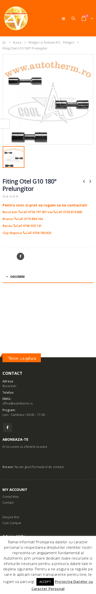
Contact (8, 502)
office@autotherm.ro (17, 403)
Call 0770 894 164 (30, 219)
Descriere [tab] (17, 276)
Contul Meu (10, 497)
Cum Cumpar (11, 523)
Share (7, 256)
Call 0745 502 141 (29, 225)
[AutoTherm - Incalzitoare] (16, 18)
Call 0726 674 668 (69, 212)
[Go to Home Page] (4, 42)
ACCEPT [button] (45, 581)
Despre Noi (10, 517)
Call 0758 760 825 (38, 233)
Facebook (20, 256)
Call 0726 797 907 (34, 212)
